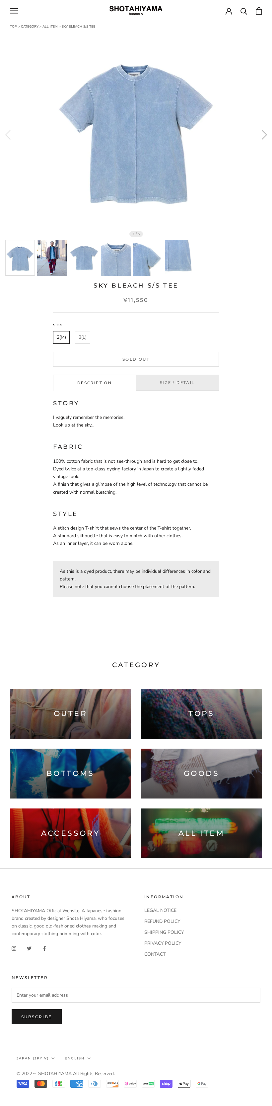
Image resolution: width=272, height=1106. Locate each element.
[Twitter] (29, 948)
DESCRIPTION (94, 383)
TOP (13, 26)
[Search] (243, 10)
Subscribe (36, 1016)
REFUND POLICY (162, 921)
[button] (264, 135)
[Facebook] (44, 948)
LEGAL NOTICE (160, 910)
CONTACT (155, 954)
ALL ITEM (50, 26)
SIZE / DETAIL (177, 382)
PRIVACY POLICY (162, 943)
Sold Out (136, 359)
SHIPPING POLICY (164, 932)
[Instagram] (14, 948)
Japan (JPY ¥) (33, 1058)
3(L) (83, 337)
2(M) (61, 337)
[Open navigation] (14, 11)
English (75, 1058)
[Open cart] (259, 11)
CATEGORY (29, 26)
